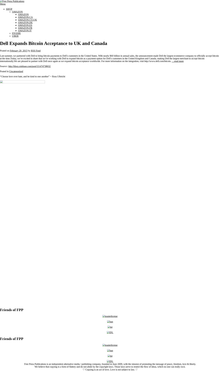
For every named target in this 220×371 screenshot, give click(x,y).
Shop (9, 9)
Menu (3, 4)
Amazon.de (25, 22)
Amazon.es (25, 25)
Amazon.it (25, 30)
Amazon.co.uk (27, 20)
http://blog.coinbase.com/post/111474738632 (29, 66)
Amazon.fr (25, 28)
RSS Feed (36, 50)
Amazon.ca (25, 17)
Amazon (17, 11)
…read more (178, 61)
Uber (15, 36)
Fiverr (16, 33)
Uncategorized (16, 71)
